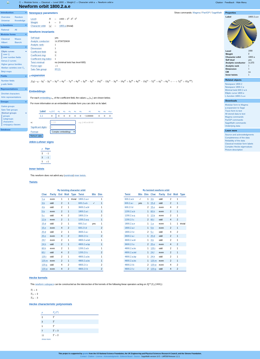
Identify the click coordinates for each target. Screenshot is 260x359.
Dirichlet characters (10, 94)
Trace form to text (233, 111)
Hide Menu (241, 2)
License (99, 356)
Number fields (7, 81)
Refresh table (36, 136)
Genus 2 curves (8, 61)
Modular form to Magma (236, 105)
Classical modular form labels (239, 144)
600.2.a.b (82, 203)
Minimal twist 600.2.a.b (236, 90)
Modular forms (31, 2)
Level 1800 (58, 2)
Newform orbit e (105, 2)
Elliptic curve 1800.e (234, 93)
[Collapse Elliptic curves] (26, 51)
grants (85, 354)
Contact (83, 356)
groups (6, 116)
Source (137, 356)
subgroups (8, 119)
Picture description (234, 150)
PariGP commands (234, 120)
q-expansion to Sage (235, 108)
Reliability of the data (235, 141)
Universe (5, 20)
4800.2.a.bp (84, 244)
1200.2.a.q (83, 219)
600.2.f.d (82, 228)
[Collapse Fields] (26, 76)
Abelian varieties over (12, 67)
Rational (5, 30)
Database (5, 130)
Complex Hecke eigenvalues (238, 147)
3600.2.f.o (83, 236)
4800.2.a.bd (84, 240)
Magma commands (234, 117)
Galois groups (7, 106)
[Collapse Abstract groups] (26, 113)
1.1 (41, 116)
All (16, 30)
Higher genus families (11, 64)
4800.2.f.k (83, 269)
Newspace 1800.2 (233, 84)
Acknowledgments (111, 356)
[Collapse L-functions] (26, 25)
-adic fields (6, 84)
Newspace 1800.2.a (234, 87)
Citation (219, 2)
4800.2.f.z (83, 264)
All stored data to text (235, 114)
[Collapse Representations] (26, 89)
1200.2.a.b (83, 248)
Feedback (229, 2)
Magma (196, 12)
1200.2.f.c (83, 252)
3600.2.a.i (83, 232)
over (6, 54)
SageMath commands (235, 123)
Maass (18, 39)
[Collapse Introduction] (26, 12)
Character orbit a (87, 2)
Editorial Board (126, 356)
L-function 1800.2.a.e (235, 96)
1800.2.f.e (83, 215)
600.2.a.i (82, 223)
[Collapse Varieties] (26, 47)
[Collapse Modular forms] (26, 34)
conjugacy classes (11, 124)
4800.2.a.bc (84, 256)
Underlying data (232, 126)
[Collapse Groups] (26, 102)
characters (8, 122)
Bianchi (18, 42)
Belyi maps (6, 71)
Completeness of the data (237, 138)
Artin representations (11, 97)
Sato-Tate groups (9, 110)
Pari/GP (206, 12)
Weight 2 (71, 2)
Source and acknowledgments (239, 135)
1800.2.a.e (83, 199)
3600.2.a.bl (83, 207)
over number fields (12, 57)
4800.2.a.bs (84, 260)
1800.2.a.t (83, 211)
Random (19, 17)
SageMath (217, 12)
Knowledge (20, 20)
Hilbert (4, 42)
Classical (45, 2)
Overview (5, 17)
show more (46, 339)
